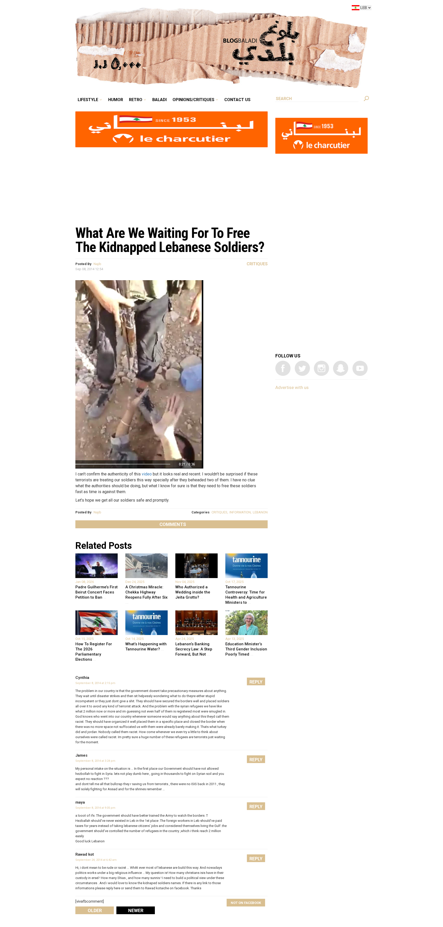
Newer (135, 910)
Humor (155, 9)
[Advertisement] (171, 184)
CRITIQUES (219, 512)
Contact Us (258, 9)
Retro (171, 9)
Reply (256, 682)
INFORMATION (240, 512)
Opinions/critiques (220, 9)
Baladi (191, 9)
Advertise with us (292, 387)
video (147, 474)
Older (95, 910)
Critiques (257, 263)
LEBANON (260, 512)
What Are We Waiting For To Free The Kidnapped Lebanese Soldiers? (169, 240)
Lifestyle (131, 9)
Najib (97, 264)
